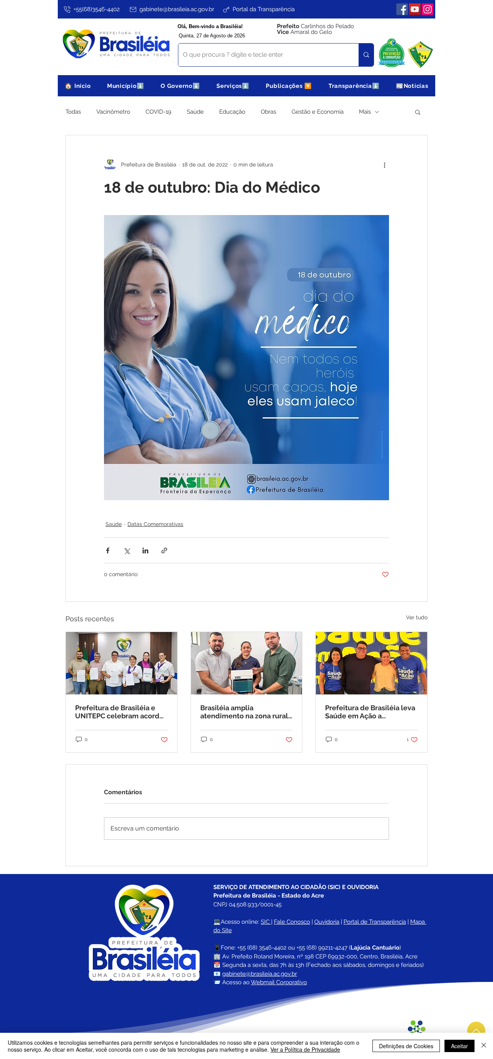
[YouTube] (415, 9)
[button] (126, 86)
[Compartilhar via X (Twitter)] (126, 550)
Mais (365, 111)
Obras (268, 111)
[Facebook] (402, 9)
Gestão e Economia (318, 111)
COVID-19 (158, 111)
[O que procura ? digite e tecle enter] (366, 55)
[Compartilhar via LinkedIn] (145, 550)
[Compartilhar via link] (164, 550)
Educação (232, 111)
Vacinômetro (113, 111)
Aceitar (459, 1046)
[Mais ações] (384, 164)
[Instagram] (427, 9)
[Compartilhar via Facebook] (107, 550)
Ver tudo (417, 617)
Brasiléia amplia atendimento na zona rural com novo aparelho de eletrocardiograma (244, 712)
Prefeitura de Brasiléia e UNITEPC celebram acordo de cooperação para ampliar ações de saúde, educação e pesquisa (119, 712)
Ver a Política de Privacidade (305, 1049)
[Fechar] (483, 1046)
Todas (73, 111)
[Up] (476, 1031)
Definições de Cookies (406, 1046)
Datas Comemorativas (155, 524)
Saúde (195, 111)
